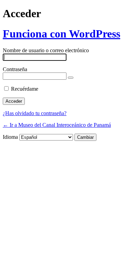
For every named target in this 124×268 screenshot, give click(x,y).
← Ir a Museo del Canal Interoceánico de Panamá (57, 125)
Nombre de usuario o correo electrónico (46, 50)
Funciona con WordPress (61, 33)
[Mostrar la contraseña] (70, 78)
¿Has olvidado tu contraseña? (34, 113)
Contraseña (15, 69)
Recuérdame (24, 89)
